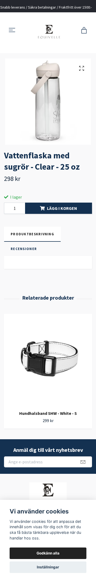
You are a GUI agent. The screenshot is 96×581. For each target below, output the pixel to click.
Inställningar (48, 567)
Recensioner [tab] (24, 249)
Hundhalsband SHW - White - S (48, 413)
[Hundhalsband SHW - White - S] (48, 360)
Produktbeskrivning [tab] (32, 234)
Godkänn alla (48, 553)
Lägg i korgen (62, 208)
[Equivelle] (49, 31)
